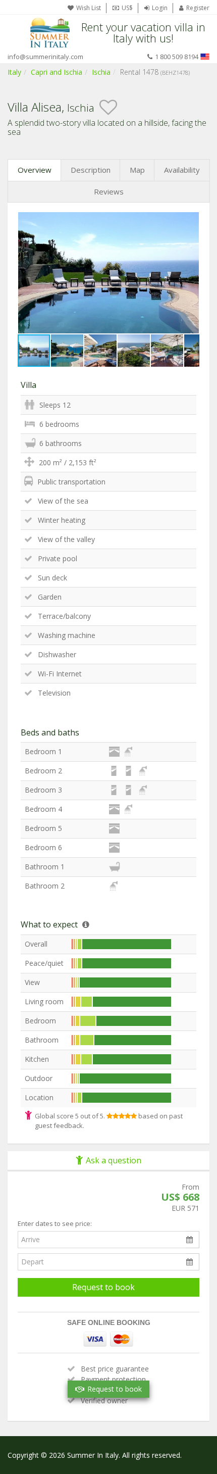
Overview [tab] (34, 170)
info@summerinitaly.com (45, 56)
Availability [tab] (182, 170)
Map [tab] (137, 170)
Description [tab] (91, 170)
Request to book (103, 1287)
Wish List (88, 8)
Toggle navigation (16, 32)
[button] (190, 221)
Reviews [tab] (109, 191)
